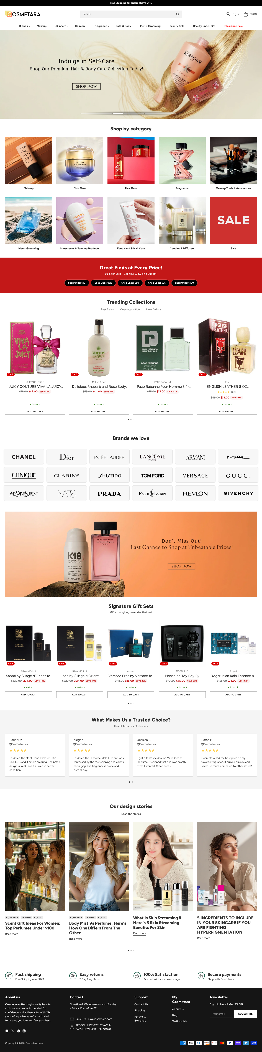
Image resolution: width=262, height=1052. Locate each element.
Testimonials (179, 1021)
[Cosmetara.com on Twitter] (13, 1031)
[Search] (178, 14)
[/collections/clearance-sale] (131, 554)
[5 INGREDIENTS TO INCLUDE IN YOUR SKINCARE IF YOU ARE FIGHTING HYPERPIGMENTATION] (227, 866)
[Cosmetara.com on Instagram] (24, 1031)
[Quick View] (60, 322)
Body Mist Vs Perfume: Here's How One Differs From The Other (97, 928)
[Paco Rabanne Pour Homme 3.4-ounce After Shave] (163, 348)
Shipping (139, 1010)
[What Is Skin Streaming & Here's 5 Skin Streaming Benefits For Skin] (163, 866)
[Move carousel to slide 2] (128, 113)
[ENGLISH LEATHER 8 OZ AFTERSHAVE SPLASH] (227, 348)
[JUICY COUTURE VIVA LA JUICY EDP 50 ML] (35, 348)
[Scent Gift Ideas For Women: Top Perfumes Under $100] (35, 866)
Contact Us (141, 1004)
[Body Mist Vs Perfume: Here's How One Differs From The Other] (99, 866)
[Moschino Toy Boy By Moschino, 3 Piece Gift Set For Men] (182, 643)
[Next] (256, 366)
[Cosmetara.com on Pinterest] (18, 1031)
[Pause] (180, 113)
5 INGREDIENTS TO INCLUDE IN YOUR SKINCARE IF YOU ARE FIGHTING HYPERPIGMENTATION (225, 925)
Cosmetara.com (34, 1043)
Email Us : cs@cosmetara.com (94, 1019)
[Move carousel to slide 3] (160, 113)
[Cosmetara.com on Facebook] (7, 1031)
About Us (178, 1009)
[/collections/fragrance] (131, 74)
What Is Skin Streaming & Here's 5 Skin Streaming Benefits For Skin (157, 922)
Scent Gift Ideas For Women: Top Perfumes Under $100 (32, 926)
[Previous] (6, 366)
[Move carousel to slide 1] (96, 113)
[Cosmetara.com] (23, 14)
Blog (175, 1015)
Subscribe (245, 1013)
